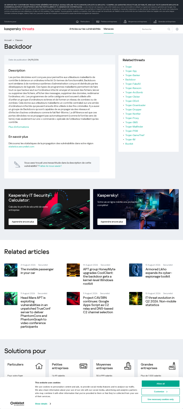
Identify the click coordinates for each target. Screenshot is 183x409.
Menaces (109, 28)
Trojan (128, 66)
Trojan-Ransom (133, 88)
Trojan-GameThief (134, 135)
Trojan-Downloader (135, 105)
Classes (19, 40)
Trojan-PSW (131, 130)
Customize (159, 391)
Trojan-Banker (132, 75)
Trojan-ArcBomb (134, 92)
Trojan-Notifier (133, 113)
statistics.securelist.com (21, 146)
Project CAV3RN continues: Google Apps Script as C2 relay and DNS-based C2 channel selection (98, 305)
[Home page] (20, 29)
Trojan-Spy (131, 71)
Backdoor (130, 79)
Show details (41, 404)
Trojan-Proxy (132, 118)
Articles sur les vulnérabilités (84, 28)
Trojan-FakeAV (133, 83)
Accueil (7, 40)
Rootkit (129, 143)
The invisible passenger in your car (37, 271)
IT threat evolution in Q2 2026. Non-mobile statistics (160, 301)
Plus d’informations (19, 126)
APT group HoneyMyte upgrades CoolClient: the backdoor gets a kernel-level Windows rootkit (99, 276)
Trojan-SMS (131, 122)
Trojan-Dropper (133, 109)
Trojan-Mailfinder (134, 126)
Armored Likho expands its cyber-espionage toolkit (158, 272)
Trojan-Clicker (132, 96)
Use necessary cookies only (161, 399)
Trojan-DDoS (132, 101)
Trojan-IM (130, 139)
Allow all (161, 384)
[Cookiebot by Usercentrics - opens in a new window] (17, 404)
